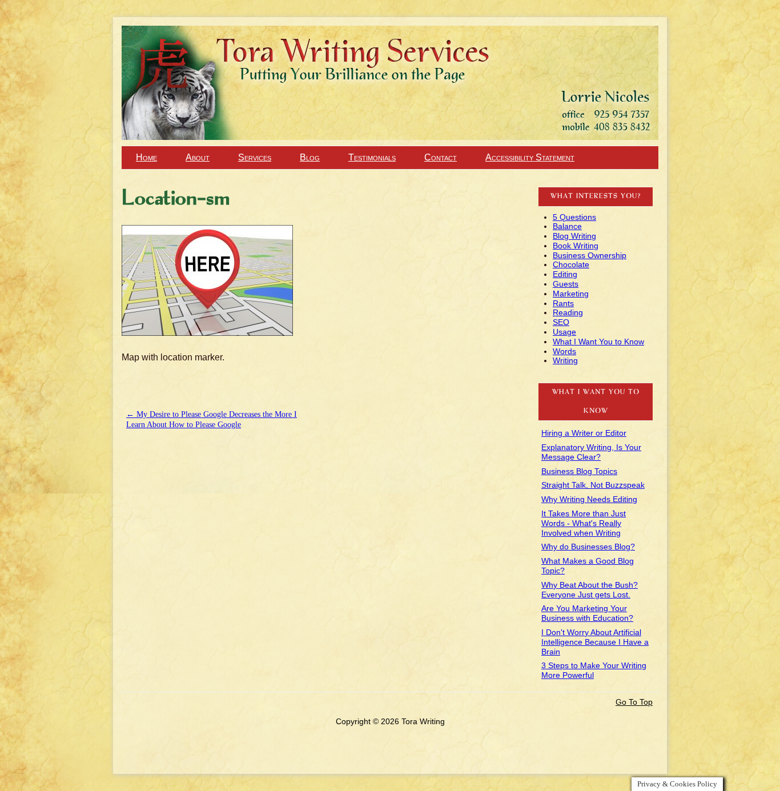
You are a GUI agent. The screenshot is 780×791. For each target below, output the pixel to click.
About (198, 157)
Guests (565, 283)
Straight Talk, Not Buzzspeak (593, 484)
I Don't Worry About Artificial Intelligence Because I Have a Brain (595, 642)
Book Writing (575, 245)
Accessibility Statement (529, 157)
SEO (561, 322)
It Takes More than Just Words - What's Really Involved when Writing (583, 523)
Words (564, 351)
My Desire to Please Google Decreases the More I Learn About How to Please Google (211, 419)
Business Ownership (589, 255)
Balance (567, 226)
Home (146, 157)
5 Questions (574, 217)
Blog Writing (574, 235)
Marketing (571, 293)
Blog (310, 157)
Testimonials (372, 157)
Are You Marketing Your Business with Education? (587, 613)
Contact (440, 157)
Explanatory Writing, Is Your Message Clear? (591, 452)
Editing (565, 274)
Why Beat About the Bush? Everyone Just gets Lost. (589, 589)
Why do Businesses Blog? (588, 546)
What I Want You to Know (598, 341)
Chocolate (571, 264)
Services (254, 157)
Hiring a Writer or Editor (583, 432)
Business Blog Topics (579, 471)
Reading (568, 312)
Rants (563, 303)
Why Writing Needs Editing (589, 499)
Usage (564, 331)
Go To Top (634, 702)
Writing (565, 360)
